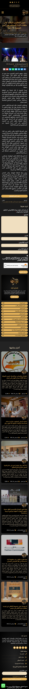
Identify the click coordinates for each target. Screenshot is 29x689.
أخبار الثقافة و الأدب (21, 530)
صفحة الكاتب (14, 296)
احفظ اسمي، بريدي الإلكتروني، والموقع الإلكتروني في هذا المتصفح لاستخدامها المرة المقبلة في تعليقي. (15, 259)
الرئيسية (24, 33)
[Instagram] (14, 2)
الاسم (26, 235)
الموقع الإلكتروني (23, 249)
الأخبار (19, 33)
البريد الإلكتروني (23, 242)
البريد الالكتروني (23, 670)
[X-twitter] (16, 2)
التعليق (25, 214)
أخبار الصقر (23, 437)
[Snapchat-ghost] (12, 2)
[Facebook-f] (18, 2)
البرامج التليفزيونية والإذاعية (10, 33)
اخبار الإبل (24, 393)
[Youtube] (10, 2)
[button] (2, 12)
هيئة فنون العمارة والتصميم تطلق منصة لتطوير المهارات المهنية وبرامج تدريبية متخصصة (15, 511)
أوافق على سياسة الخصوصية (19, 676)
